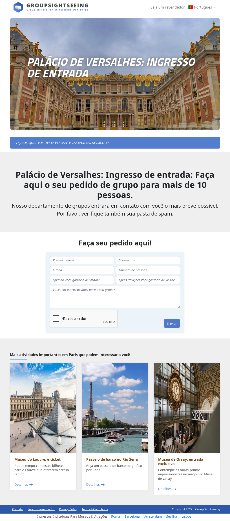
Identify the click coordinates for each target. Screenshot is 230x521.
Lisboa (186, 516)
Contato (17, 509)
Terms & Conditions (95, 509)
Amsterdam (153, 516)
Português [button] (203, 7)
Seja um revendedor (167, 7)
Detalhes (21, 484)
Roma (115, 516)
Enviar (172, 323)
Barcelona (132, 516)
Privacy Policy (68, 509)
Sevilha (171, 516)
